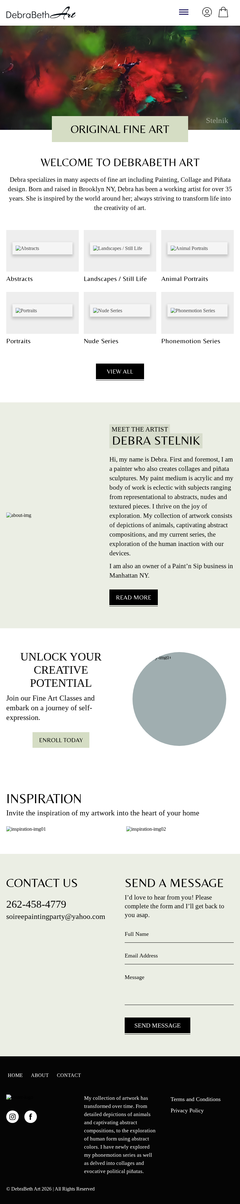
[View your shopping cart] (223, 12)
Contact (69, 1075)
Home (15, 1075)
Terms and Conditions (196, 1099)
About (40, 1075)
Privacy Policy (187, 1110)
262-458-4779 (36, 904)
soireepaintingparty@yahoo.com (55, 916)
